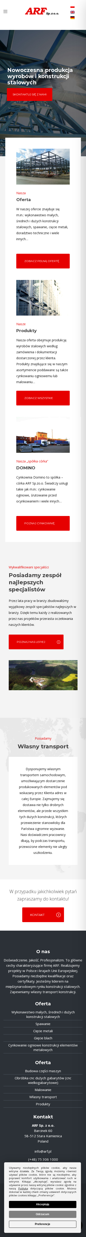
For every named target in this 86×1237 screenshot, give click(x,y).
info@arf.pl (43, 1151)
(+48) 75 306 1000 (43, 1159)
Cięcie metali (43, 1031)
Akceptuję (42, 1204)
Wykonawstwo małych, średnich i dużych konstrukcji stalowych (43, 1014)
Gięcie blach (43, 1038)
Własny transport (43, 1096)
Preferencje (42, 1224)
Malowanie (43, 1089)
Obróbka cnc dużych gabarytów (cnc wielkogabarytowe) (43, 1080)
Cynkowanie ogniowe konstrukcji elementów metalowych (43, 1047)
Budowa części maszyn (43, 1071)
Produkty (43, 1104)
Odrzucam (42, 1214)
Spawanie (43, 1023)
